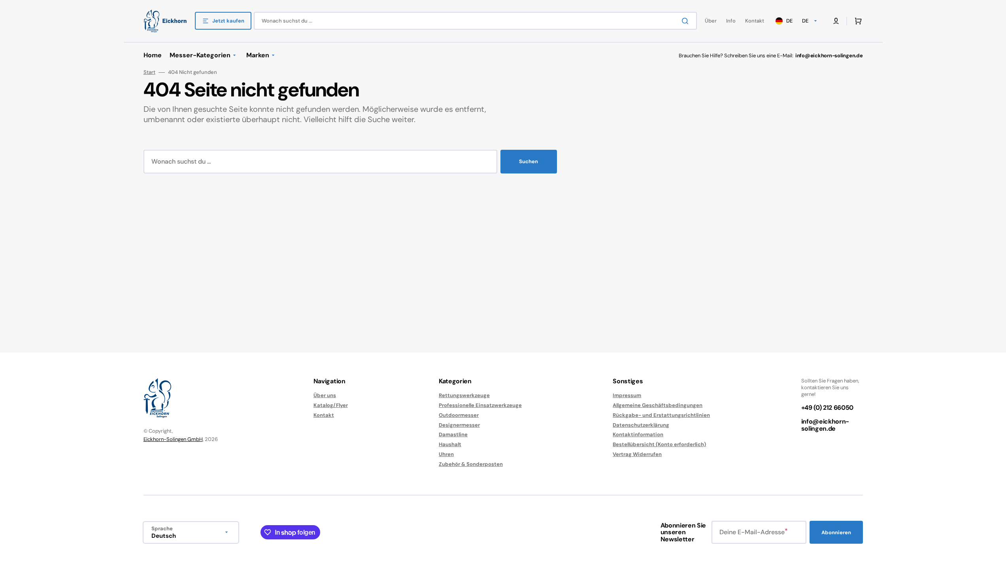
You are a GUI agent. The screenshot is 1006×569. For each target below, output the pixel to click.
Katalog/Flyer (330, 405)
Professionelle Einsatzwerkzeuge (480, 405)
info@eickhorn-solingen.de (825, 425)
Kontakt (323, 415)
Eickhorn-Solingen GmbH (173, 439)
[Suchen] (686, 21)
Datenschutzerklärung (641, 425)
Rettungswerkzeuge (464, 395)
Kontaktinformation (638, 434)
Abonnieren (836, 532)
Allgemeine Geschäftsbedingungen (657, 405)
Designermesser (459, 425)
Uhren (446, 454)
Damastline (453, 434)
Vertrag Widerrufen (637, 454)
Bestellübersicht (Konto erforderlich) (659, 444)
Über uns (324, 395)
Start (149, 72)
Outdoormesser (459, 415)
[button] (856, 21)
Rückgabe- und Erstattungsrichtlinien (661, 415)
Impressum (627, 395)
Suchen (528, 161)
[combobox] (475, 21)
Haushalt (450, 444)
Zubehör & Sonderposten (471, 464)
